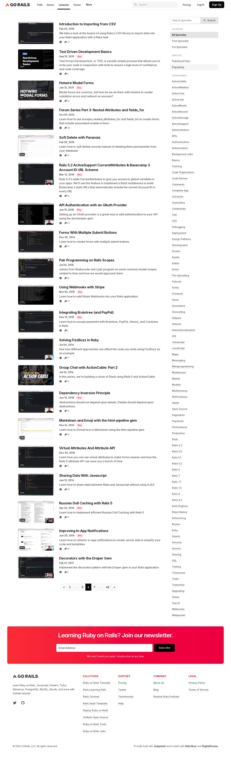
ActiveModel (179, 105)
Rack (175, 439)
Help (121, 703)
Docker (176, 251)
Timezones (178, 572)
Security (177, 542)
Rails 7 (176, 475)
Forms (175, 287)
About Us (158, 682)
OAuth (175, 402)
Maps (175, 354)
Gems (175, 299)
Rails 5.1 (176, 457)
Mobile (176, 378)
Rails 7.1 (176, 481)
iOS (174, 336)
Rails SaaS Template (95, 703)
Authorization (180, 148)
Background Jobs (182, 154)
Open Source (179, 408)
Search (176, 536)
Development (180, 245)
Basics (176, 160)
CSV (174, 220)
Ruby (175, 530)
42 (107, 587)
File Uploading (180, 275)
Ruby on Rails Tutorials (96, 682)
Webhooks (178, 609)
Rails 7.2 (177, 487)
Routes (176, 524)
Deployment (179, 233)
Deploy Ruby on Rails (95, 710)
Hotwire (176, 324)
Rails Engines (180, 506)
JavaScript (178, 348)
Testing (176, 566)
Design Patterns (181, 239)
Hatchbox (191, 746)
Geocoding (178, 311)
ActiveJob (178, 99)
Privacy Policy (197, 682)
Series (50, 4)
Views (175, 597)
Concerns (177, 196)
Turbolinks (178, 584)
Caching (177, 166)
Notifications (179, 396)
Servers (176, 548)
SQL (174, 560)
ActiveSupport (180, 123)
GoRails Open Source (95, 717)
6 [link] (88, 587)
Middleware (179, 372)
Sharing (176, 554)
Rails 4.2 (177, 445)
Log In (200, 4)
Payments (178, 421)
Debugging (178, 226)
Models (176, 384)
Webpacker (178, 615)
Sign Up (216, 4)
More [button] (89, 4)
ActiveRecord (180, 111)
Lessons (64, 4)
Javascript (178, 342)
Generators (178, 305)
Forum (77, 4)
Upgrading (178, 590)
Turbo (175, 578)
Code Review (180, 178)
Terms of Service (199, 689)
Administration (180, 129)
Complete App (180, 190)
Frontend (177, 293)
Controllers (178, 202)
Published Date (181, 61)
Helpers (176, 317)
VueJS (176, 603)
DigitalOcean (210, 746)
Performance (179, 427)
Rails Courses (91, 696)
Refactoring (179, 518)
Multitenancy (180, 390)
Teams (122, 689)
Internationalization (183, 330)
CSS (174, 214)
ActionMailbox (180, 87)
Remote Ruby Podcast (166, 696)
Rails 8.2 (177, 499)
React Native (179, 512)
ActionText (178, 93)
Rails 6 (176, 469)
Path (40, 4)
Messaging (178, 360)
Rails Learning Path (94, 689)
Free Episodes (180, 40)
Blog (156, 689)
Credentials (179, 208)
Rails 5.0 (177, 451)
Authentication (180, 142)
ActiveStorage (180, 117)
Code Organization (183, 172)
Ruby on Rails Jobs (94, 731)
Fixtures (176, 281)
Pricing (187, 4)
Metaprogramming (183, 366)
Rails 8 (176, 493)
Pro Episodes (179, 46)
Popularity (178, 67)
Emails (176, 257)
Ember (175, 263)
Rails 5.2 (177, 463)
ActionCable (179, 81)
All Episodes (179, 34)
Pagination (178, 415)
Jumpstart (160, 746)
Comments (178, 184)
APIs (174, 135)
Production (178, 433)
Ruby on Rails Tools (94, 724)
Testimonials (125, 696)
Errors (175, 269)
